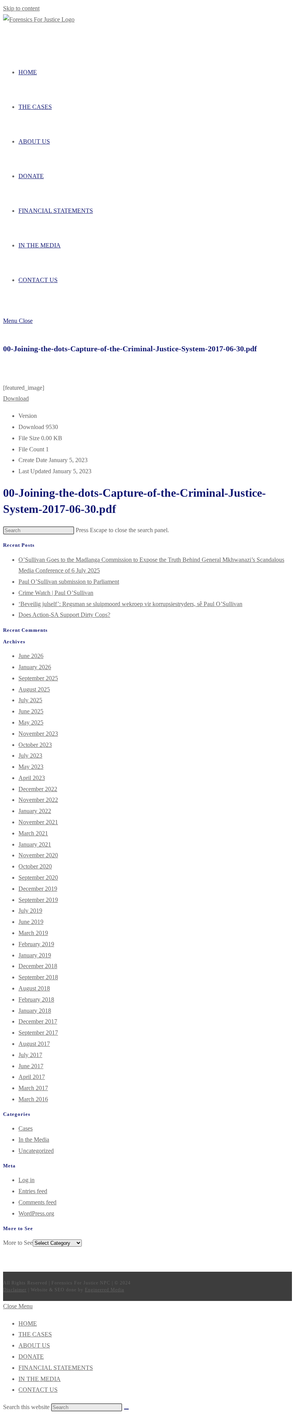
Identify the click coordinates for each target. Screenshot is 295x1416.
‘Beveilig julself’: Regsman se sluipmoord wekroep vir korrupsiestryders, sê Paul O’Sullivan (130, 604)
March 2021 (33, 833)
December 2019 (37, 888)
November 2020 (38, 855)
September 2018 (38, 977)
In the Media (33, 1139)
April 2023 (31, 778)
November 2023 (38, 733)
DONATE (31, 1356)
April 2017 (31, 1077)
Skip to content (21, 8)
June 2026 (30, 656)
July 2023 (30, 755)
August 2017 (34, 1043)
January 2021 (34, 844)
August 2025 (34, 689)
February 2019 (36, 944)
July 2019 (30, 910)
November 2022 (38, 799)
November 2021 (38, 822)
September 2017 (38, 1032)
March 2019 (33, 933)
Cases (25, 1128)
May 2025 (30, 722)
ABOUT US (34, 1345)
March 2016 (33, 1099)
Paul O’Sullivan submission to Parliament (68, 581)
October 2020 (35, 866)
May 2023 (30, 766)
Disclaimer (15, 1289)
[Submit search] (126, 1409)
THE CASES (35, 1334)
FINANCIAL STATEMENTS (55, 1367)
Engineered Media (104, 1289)
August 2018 (34, 988)
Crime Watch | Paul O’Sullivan (55, 592)
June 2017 (30, 1066)
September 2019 (38, 900)
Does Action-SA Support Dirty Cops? (64, 614)
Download (16, 398)
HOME (27, 1323)
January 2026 (34, 667)
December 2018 (37, 966)
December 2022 (37, 789)
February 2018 (36, 999)
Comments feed (37, 1202)
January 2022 (34, 811)
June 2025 (30, 711)
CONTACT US (38, 1389)
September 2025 (38, 678)
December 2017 (37, 1021)
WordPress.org (36, 1213)
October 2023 (35, 744)
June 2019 (30, 921)
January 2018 (34, 1010)
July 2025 (30, 700)
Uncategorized (36, 1150)
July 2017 (30, 1055)
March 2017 (33, 1088)
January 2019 (34, 955)
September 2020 (38, 877)
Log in (26, 1180)
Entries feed (32, 1191)
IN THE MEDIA (39, 1379)
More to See (18, 1242)
